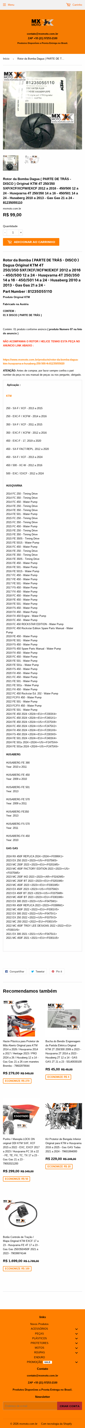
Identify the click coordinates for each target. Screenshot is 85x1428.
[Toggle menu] (76, 1329)
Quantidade (10, 226)
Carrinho (77, 4)
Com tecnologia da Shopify (56, 1423)
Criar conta (69, 1406)
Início (6, 58)
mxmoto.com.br (28, 1423)
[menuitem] (42, 1324)
